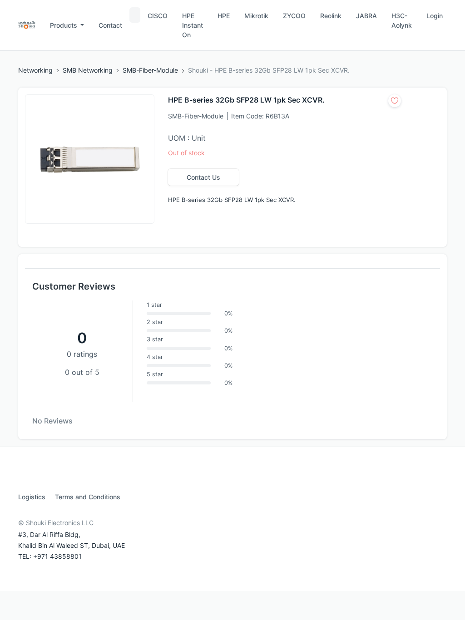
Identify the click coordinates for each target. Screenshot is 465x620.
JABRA (366, 16)
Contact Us (203, 177)
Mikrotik (256, 16)
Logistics (31, 497)
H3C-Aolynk (401, 20)
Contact (110, 25)
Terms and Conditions (87, 497)
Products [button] (64, 25)
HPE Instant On (192, 25)
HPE (224, 16)
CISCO (158, 16)
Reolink (330, 16)
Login (434, 16)
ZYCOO (294, 16)
